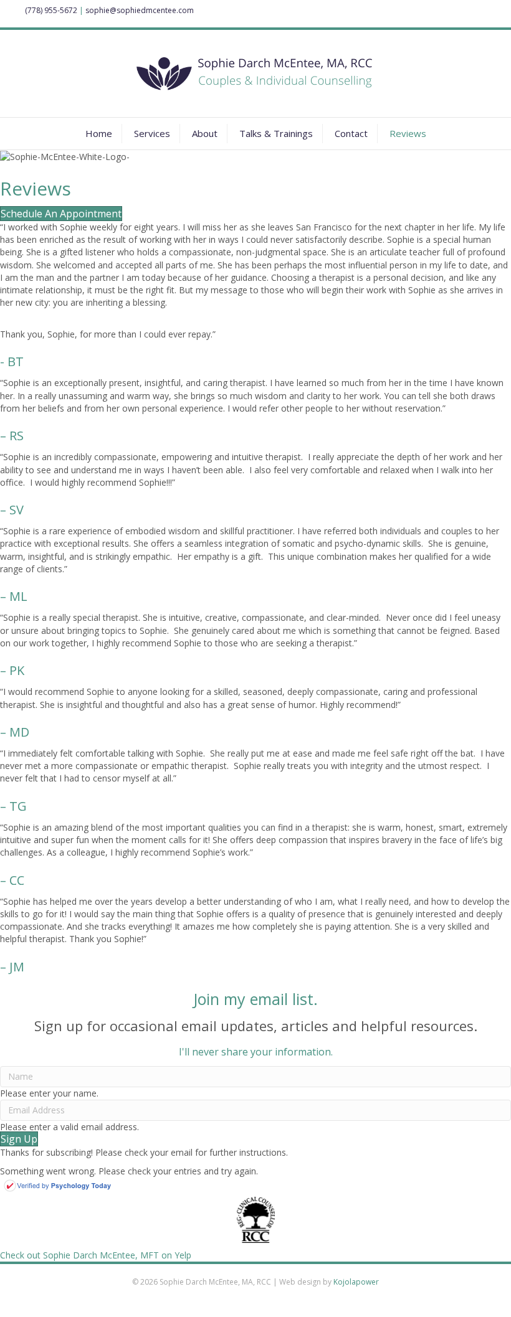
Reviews (407, 133)
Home (98, 133)
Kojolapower (356, 1282)
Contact (351, 133)
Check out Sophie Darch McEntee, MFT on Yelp (95, 1255)
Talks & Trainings (276, 133)
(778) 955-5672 (51, 10)
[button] (19, 1138)
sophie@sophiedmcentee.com (139, 10)
